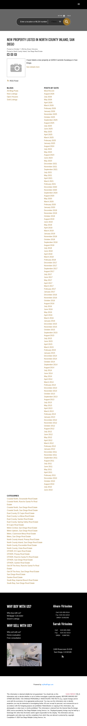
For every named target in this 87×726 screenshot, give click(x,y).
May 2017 (48, 280)
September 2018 (50, 242)
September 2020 (50, 193)
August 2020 (49, 196)
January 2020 (49, 207)
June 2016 (48, 309)
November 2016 (50, 298)
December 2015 (50, 324)
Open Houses (12, 97)
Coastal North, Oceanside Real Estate (22, 499)
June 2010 (48, 490)
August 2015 (49, 335)
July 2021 (48, 172)
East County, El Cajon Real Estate (20, 513)
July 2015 (48, 338)
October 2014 (49, 362)
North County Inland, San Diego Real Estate (28, 51)
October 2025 (49, 117)
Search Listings (13, 619)
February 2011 (50, 475)
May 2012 (48, 437)
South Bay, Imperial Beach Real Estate (22, 580)
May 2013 (48, 405)
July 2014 (48, 370)
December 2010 (50, 478)
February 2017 (50, 289)
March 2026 (49, 105)
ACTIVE (60, 15)
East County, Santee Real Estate (20, 519)
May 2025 (48, 132)
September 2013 (50, 397)
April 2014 (48, 379)
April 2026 (48, 103)
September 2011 (50, 458)
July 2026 (48, 97)
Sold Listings (12, 100)
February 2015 (50, 350)
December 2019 (50, 210)
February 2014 (50, 385)
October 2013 (49, 394)
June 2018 (48, 251)
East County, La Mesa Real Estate (20, 516)
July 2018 (48, 248)
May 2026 (48, 100)
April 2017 (48, 283)
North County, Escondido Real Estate (22, 545)
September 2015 (50, 333)
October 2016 (49, 301)
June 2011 (48, 467)
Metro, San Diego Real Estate (19, 536)
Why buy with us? (14, 613)
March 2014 (49, 382)
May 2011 (48, 469)
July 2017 (48, 274)
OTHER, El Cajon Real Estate (19, 551)
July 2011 (48, 464)
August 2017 (49, 271)
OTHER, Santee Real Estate (18, 563)
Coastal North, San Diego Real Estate (22, 507)
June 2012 (48, 434)
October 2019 (49, 216)
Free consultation (14, 638)
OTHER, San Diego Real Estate (20, 560)
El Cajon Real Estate (15, 525)
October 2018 (49, 239)
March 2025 (49, 137)
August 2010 (49, 484)
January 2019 (49, 234)
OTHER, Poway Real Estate (18, 554)
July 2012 (48, 432)
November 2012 (50, 423)
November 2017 (50, 266)
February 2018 (50, 260)
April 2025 (48, 135)
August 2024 (49, 146)
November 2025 (50, 114)
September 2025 (50, 120)
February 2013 (50, 414)
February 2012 (50, 446)
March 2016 (49, 318)
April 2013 (48, 408)
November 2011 (50, 455)
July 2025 (48, 126)
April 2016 (48, 315)
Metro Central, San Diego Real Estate (22, 528)
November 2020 (50, 190)
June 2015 (48, 341)
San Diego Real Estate (16, 574)
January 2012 (49, 449)
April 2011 (48, 472)
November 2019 (50, 213)
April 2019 (48, 228)
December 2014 (50, 356)
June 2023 (48, 158)
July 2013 (48, 402)
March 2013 (49, 411)
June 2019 (48, 222)
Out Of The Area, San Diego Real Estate (23, 572)
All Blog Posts (12, 91)
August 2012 (49, 429)
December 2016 (50, 295)
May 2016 (48, 312)
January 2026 (49, 111)
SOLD (69, 15)
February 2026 (50, 108)
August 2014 (49, 368)
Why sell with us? (14, 632)
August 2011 (49, 461)
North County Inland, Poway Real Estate (23, 539)
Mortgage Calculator (15, 616)
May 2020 (48, 199)
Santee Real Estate (15, 577)
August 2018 (49, 245)
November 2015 (50, 327)
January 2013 (49, 417)
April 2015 (48, 344)
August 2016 (49, 303)
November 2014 (50, 359)
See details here (33, 67)
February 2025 (50, 140)
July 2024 (48, 149)
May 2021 (48, 175)
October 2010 (49, 481)
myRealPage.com (47, 684)
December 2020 (50, 187)
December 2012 (50, 420)
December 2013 (50, 388)
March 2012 (49, 443)
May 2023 (48, 161)
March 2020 (49, 202)
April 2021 (48, 178)
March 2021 (49, 181)
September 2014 (50, 365)
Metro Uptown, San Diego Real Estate (22, 531)
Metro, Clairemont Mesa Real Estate (21, 534)
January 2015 (49, 353)
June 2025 (48, 129)
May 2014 (48, 376)
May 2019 (48, 225)
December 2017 (50, 263)
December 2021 (50, 164)
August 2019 (49, 219)
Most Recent (49, 91)
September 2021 (50, 169)
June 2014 (48, 373)
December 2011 (50, 452)
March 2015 (49, 347)
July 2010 (48, 487)
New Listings (12, 94)
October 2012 (49, 426)
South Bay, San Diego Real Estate (21, 583)
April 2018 (48, 254)
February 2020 (50, 204)
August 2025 (49, 123)
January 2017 (49, 292)
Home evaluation (14, 635)
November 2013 (50, 391)
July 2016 (48, 306)
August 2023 (49, 155)
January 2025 (49, 143)
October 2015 (49, 330)
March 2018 (49, 257)
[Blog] (62, 656)
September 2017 (50, 269)
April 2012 (48, 440)
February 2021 (50, 184)
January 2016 (49, 321)
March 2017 (49, 286)
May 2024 (48, 152)
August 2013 (49, 399)
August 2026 (49, 94)
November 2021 (50, 167)
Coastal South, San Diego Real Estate (22, 510)
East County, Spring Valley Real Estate (22, 522)
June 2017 (48, 277)
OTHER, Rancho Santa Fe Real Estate (22, 557)
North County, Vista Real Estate (19, 548)
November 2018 (50, 236)
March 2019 (49, 231)
